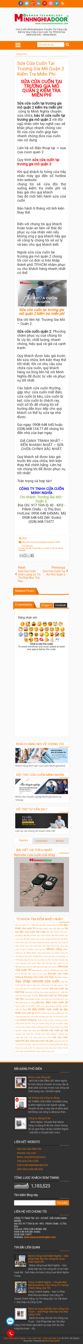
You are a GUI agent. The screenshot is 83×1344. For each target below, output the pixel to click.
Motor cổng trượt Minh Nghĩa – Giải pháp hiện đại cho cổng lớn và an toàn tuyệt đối (48, 1258)
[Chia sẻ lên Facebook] (32, 555)
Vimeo (56, 3)
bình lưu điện (54, 999)
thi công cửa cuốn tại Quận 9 (45, 1048)
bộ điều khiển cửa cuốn (43, 1009)
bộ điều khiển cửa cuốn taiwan (42, 1006)
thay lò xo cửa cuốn (23, 1048)
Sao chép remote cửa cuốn (37, 981)
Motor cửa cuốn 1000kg (28, 956)
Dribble (50, 3)
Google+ (32, 3)
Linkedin (38, 3)
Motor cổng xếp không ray (43, 953)
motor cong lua (28, 1020)
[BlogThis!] (25, 555)
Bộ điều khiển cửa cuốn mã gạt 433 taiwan (42, 939)
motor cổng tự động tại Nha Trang (40, 1027)
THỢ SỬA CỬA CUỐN (27, 1161)
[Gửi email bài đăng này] (21, 555)
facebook (20, 3)
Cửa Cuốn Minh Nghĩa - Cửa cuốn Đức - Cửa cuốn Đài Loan (32, 1338)
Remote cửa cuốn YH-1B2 (42, 970)
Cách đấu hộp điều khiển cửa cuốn (49, 946)
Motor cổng (54, 949)
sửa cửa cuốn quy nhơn (40, 1037)
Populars (23, 840)
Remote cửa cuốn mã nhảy (34, 855)
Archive (60, 841)
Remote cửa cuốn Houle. (47, 967)
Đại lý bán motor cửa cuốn (43, 1051)
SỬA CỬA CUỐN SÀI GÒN (30, 1169)
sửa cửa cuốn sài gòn (41, 1040)
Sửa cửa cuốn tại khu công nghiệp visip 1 (42, 992)
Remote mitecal (61, 977)
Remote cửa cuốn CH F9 (57, 963)
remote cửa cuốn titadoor (46, 1034)
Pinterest (44, 3)
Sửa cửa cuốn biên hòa (29, 1149)
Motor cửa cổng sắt (39, 1077)
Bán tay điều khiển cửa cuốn (48, 925)
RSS (62, 3)
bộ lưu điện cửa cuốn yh (52, 1002)
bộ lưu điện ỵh (21, 1006)
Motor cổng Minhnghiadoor (31, 1157)
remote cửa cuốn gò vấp (54, 1030)
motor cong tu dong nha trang (49, 1020)
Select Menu (18, 44)
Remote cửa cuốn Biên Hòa (32, 963)
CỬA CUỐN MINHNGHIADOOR (32, 1165)
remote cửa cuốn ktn (24, 1034)
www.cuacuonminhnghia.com (40, 1237)
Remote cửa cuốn (26, 1153)
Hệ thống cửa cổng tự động (43, 1097)
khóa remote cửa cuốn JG (44, 1016)
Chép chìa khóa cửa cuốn (47, 942)
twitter (26, 3)
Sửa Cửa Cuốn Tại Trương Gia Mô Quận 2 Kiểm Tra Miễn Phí (40, 69)
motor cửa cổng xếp (31, 1030)
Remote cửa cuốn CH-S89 (25, 967)
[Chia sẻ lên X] (28, 555)
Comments (41, 841)
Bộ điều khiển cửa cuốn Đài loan (50, 928)
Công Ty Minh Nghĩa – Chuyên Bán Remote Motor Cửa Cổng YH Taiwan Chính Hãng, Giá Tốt (48, 1285)
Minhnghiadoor (52, 1341)
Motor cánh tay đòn (37, 949)
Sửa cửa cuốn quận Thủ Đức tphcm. (48, 985)
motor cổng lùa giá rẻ (48, 1023)
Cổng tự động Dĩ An (39, 1118)
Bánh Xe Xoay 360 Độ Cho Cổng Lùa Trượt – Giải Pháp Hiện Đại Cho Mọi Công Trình (48, 1311)
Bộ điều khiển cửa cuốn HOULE (37, 935)
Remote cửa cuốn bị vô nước (34, 974)
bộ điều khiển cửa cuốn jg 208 (47, 1013)
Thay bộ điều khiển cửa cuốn (36, 999)
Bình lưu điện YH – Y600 (25, 925)
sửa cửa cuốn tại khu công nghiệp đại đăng (50, 1044)
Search (67, 44)
